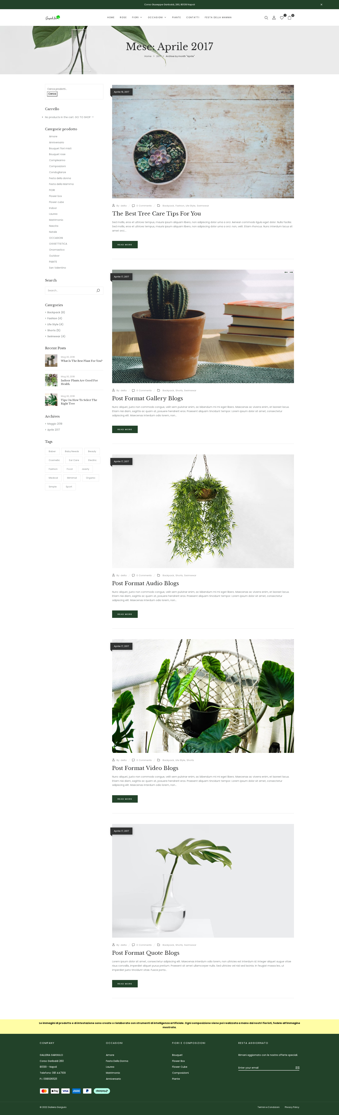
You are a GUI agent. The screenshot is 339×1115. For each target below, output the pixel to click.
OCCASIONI (56, 238)
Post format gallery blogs (147, 398)
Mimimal (72, 477)
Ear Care (74, 460)
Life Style (52, 324)
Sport (69, 486)
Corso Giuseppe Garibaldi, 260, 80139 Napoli (169, 4)
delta (124, 205)
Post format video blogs (145, 768)
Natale (53, 232)
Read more (125, 244)
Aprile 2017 (53, 429)
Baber (52, 451)
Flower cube (56, 202)
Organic (90, 477)
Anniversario (56, 142)
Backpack (53, 312)
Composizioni (57, 166)
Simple (53, 486)
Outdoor (54, 255)
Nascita (53, 226)
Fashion (52, 318)
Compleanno (57, 160)
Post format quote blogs (145, 953)
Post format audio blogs (145, 583)
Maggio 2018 (54, 423)
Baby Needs (72, 451)
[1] (282, 18)
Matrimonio (56, 220)
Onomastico (57, 249)
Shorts (51, 330)
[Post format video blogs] (203, 641)
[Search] (98, 291)
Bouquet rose (57, 154)
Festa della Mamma (61, 184)
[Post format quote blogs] (203, 826)
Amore (53, 136)
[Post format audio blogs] (203, 456)
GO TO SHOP (83, 117)
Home (147, 56)
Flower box (55, 196)
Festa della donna (60, 178)
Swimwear (53, 336)
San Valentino (57, 267)
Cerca (52, 93)
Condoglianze (57, 172)
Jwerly (85, 469)
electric (92, 460)
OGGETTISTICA (58, 243)
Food (70, 469)
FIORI (52, 190)
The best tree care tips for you (156, 213)
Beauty (92, 451)
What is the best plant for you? (81, 360)
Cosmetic (54, 460)
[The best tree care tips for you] (203, 87)
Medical (53, 477)
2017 (158, 56)
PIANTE (53, 261)
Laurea (53, 214)
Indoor (53, 208)
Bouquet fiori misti (60, 148)
